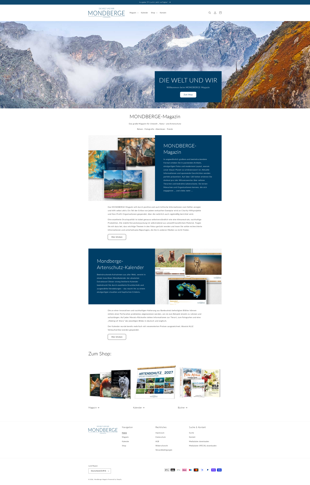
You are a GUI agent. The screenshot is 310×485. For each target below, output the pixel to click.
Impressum (159, 433)
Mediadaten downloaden (199, 441)
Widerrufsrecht (161, 446)
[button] (134, 12)
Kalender (137, 407)
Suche (191, 433)
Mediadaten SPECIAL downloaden (203, 446)
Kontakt (192, 437)
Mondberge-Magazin (101, 479)
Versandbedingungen (163, 450)
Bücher (181, 407)
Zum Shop (188, 94)
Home (124, 433)
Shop (124, 446)
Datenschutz (160, 437)
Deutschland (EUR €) (98, 471)
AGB (157, 441)
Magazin (92, 407)
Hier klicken (116, 237)
